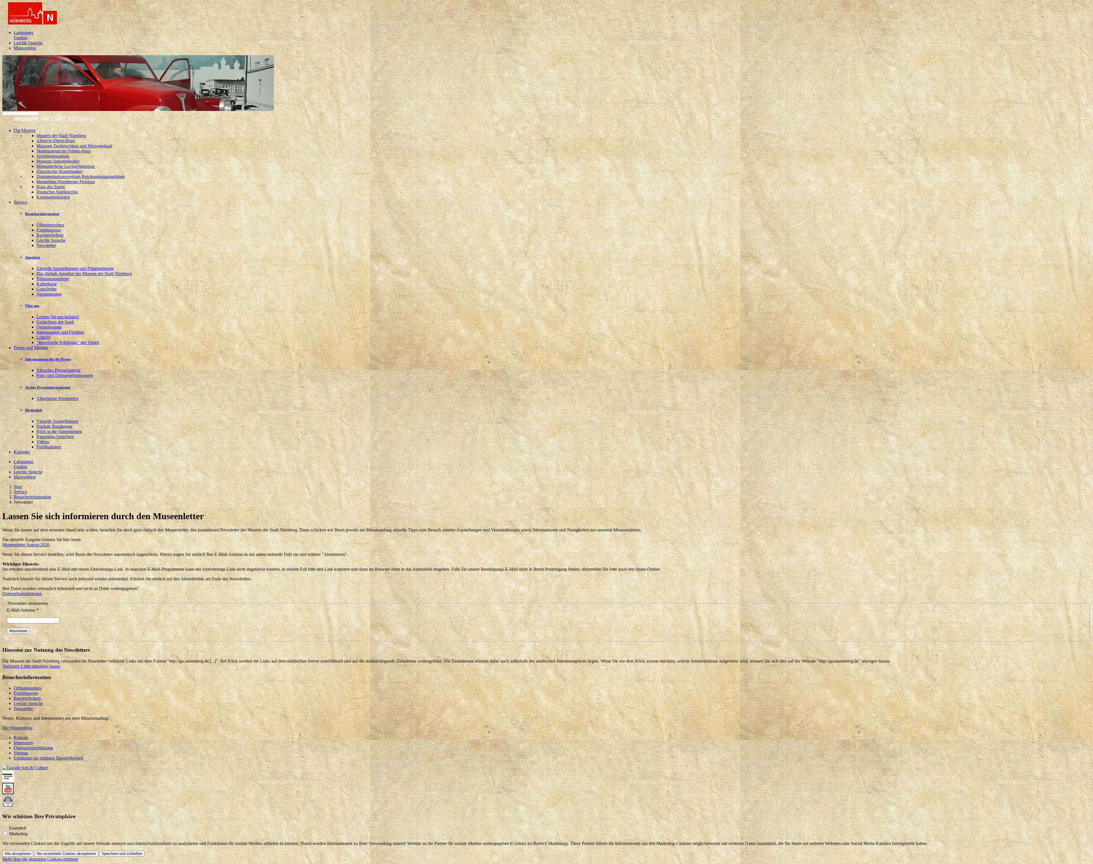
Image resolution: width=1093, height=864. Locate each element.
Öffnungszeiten (50, 224)
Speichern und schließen (122, 853)
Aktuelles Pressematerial (58, 370)
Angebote (32, 257)
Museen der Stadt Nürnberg (61, 135)
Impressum (23, 742)
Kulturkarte (46, 283)
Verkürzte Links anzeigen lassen (31, 666)
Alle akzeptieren (18, 853)
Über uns (32, 306)
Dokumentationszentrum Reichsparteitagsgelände (80, 176)
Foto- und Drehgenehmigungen (64, 375)
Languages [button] (23, 32)
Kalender (22, 451)
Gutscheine (46, 288)
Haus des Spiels (50, 186)
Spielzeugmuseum (52, 156)
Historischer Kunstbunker (59, 171)
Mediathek (33, 410)
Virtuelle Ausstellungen (57, 421)
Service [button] (20, 202)
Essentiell (17, 828)
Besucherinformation (42, 214)
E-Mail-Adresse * (23, 610)
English (20, 37)
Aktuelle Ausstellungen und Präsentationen (75, 268)
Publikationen (48, 446)
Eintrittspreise (48, 230)
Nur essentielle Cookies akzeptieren (66, 853)
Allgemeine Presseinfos (57, 398)
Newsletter (46, 245)
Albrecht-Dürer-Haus (55, 140)
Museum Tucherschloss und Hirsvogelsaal (74, 145)
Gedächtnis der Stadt (55, 321)
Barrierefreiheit (49, 235)
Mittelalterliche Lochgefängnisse (65, 166)
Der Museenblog (17, 727)
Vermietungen (48, 294)
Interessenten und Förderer (60, 332)
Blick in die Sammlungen (59, 431)
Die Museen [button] (25, 130)
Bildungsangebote (52, 278)
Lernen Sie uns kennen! (57, 316)
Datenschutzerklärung (22, 593)
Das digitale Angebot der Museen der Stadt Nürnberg (84, 273)
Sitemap (21, 752)
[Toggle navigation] (4, 24)
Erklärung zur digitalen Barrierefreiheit (48, 758)
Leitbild (43, 337)
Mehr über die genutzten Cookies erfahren (40, 859)
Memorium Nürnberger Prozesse (65, 181)
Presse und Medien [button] (31, 347)
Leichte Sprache (28, 42)
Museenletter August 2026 (26, 544)
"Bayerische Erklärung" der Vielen (67, 342)
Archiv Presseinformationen (47, 387)
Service (20, 491)
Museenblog (25, 48)
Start (18, 486)
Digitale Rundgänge (54, 426)
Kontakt (21, 737)
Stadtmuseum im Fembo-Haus (63, 151)
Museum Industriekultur (57, 161)
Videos (42, 441)
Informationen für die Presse (48, 359)
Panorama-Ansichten (55, 436)
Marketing (18, 833)
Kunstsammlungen (53, 197)
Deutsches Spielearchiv (57, 191)
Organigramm (48, 327)
